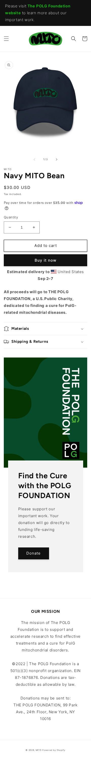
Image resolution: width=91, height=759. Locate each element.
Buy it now (45, 260)
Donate (33, 553)
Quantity (11, 217)
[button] (6, 38)
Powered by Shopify (53, 750)
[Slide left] (34, 159)
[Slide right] (56, 159)
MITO (38, 750)
